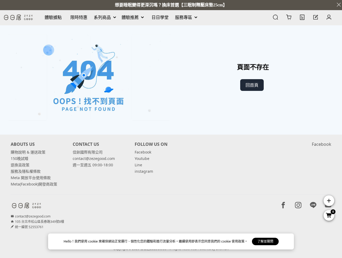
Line (138, 164)
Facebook (143, 152)
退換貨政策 (20, 164)
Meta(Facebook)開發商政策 (34, 184)
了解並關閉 (265, 241)
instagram (144, 171)
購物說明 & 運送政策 (28, 152)
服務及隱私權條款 (26, 171)
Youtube (142, 158)
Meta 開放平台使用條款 (31, 177)
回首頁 (252, 85)
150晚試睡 (19, 158)
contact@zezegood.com (94, 158)
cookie (93, 241)
